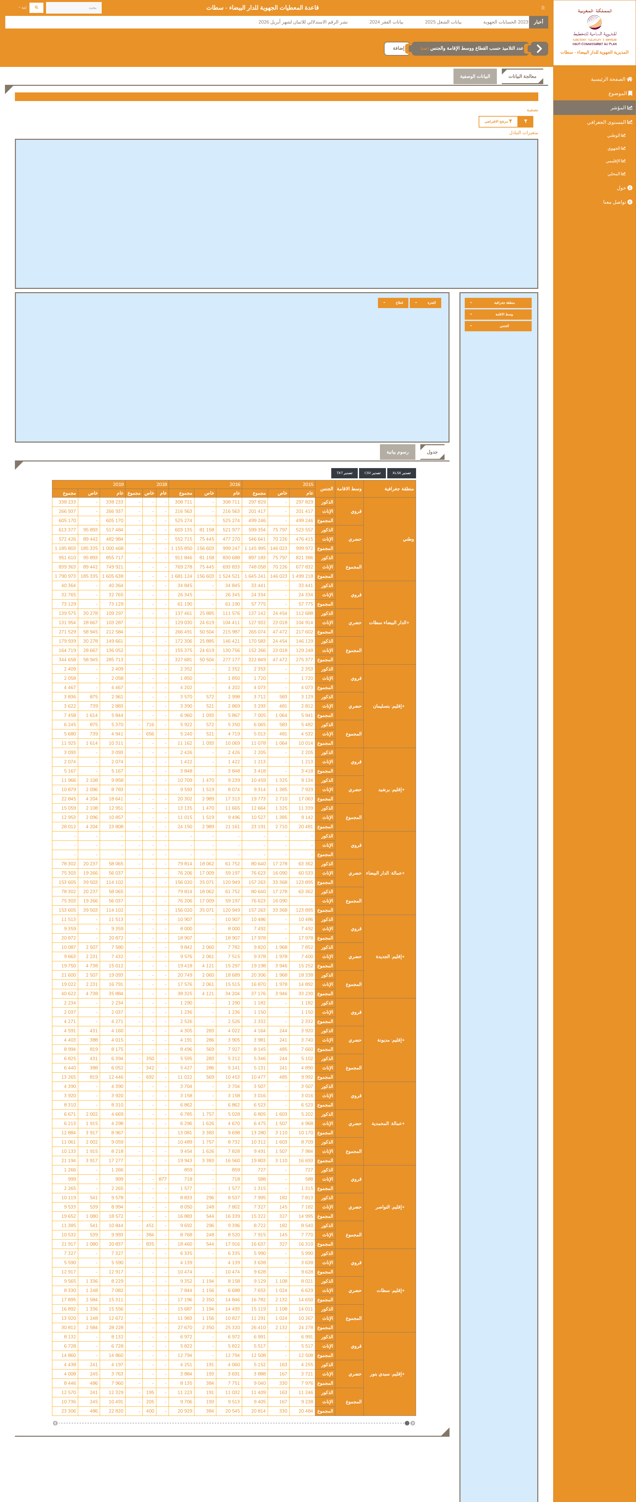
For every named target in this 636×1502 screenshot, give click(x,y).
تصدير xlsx (402, 473)
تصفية (532, 110)
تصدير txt (344, 473)
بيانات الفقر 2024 (386, 22)
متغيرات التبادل (523, 133)
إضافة (398, 48)
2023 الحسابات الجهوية (505, 22)
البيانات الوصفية (475, 76)
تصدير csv (372, 473)
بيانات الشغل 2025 (443, 22)
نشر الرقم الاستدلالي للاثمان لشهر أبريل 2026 (303, 22)
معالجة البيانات (522, 76)
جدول (432, 452)
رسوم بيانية (398, 452)
